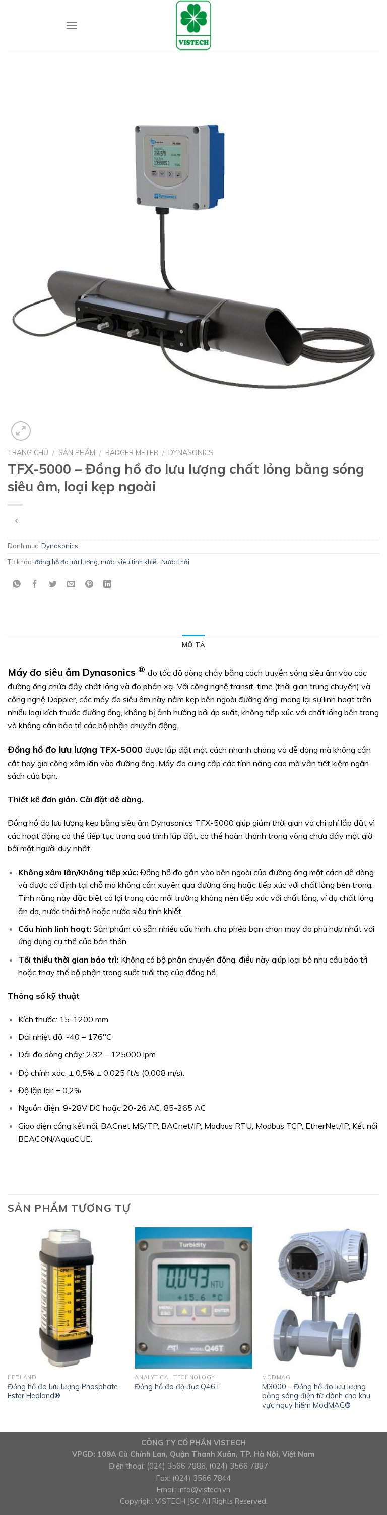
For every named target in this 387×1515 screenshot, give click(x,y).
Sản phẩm (76, 452)
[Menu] (72, 25)
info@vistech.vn (204, 1489)
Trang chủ (28, 452)
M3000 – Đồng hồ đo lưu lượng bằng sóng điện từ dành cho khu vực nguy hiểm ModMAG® (316, 1396)
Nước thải (175, 562)
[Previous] (8, 1328)
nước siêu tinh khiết (129, 562)
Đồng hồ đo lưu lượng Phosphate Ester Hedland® (63, 1391)
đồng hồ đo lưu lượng (66, 562)
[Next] (378, 1328)
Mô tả (193, 645)
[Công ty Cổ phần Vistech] (193, 25)
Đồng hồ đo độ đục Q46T (177, 1386)
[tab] (193, 645)
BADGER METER (131, 452)
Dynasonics (190, 452)
